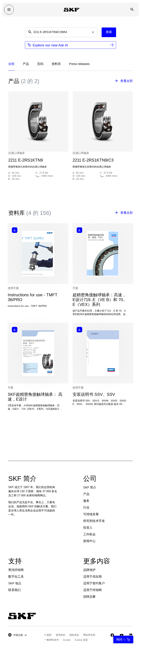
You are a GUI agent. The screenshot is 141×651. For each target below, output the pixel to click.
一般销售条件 (51, 639)
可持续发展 (91, 514)
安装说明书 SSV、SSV (94, 394)
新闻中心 (89, 541)
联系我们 (14, 590)
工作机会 (89, 534)
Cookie (66, 639)
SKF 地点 (14, 583)
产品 (86, 494)
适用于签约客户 (94, 583)
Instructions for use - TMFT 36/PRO (32, 297)
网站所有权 (89, 634)
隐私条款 (74, 634)
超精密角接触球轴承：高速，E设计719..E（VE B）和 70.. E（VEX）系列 (99, 300)
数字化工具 (16, 576)
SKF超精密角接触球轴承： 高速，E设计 (35, 396)
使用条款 (60, 634)
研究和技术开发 (94, 521)
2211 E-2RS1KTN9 (25, 160)
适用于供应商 (92, 576)
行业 (86, 507)
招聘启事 (89, 596)
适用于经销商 (92, 590)
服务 (86, 501)
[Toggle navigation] (9, 9)
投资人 (88, 527)
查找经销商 (16, 570)
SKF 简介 (89, 487)
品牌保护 (89, 570)
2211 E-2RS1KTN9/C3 (93, 160)
